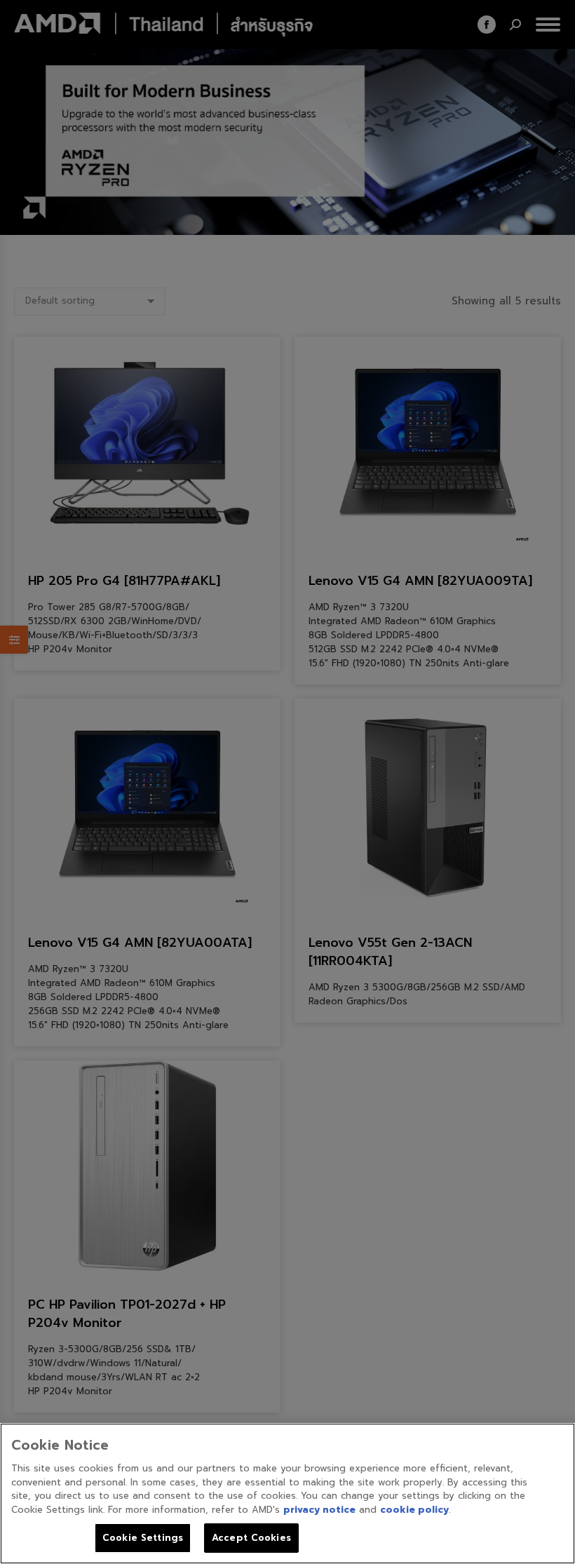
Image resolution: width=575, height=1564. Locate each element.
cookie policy (414, 1509)
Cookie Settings (142, 1537)
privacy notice (319, 1509)
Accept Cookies (251, 1537)
